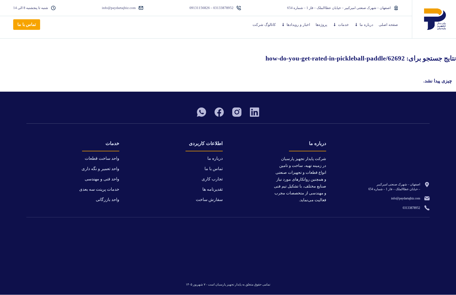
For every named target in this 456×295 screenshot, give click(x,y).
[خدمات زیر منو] (334, 24)
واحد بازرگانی (107, 199)
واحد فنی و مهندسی (102, 179)
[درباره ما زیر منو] (356, 24)
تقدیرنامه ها (212, 189)
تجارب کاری (212, 179)
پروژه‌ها (321, 25)
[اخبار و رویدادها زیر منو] (283, 24)
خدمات (343, 25)
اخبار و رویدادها (298, 25)
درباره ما (366, 25)
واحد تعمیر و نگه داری (100, 168)
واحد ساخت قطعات (102, 158)
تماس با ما (26, 24)
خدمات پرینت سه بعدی (99, 189)
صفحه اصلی (388, 25)
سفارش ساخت (209, 199)
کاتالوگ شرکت (264, 25)
